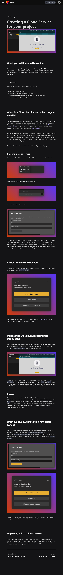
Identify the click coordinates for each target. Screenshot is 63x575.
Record (50, 125)
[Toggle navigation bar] (3, 2)
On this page (12, 17)
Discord (59, 2)
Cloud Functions (35, 128)
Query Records (11, 127)
